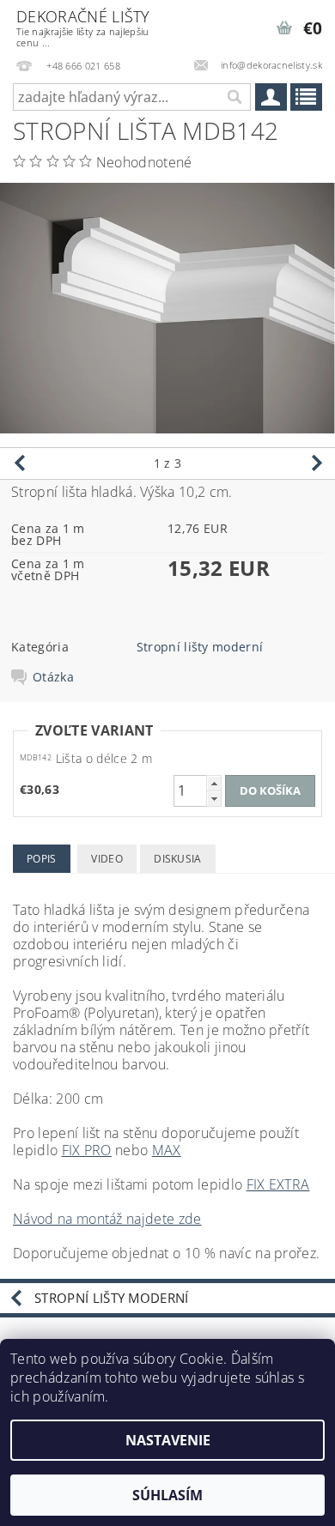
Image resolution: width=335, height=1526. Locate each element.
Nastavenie (167, 1440)
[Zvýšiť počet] (214, 783)
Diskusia (178, 858)
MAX (166, 1150)
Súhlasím (167, 1495)
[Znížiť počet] (214, 798)
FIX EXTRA (278, 1184)
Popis (42, 858)
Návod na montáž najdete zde (107, 1218)
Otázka (53, 677)
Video (107, 858)
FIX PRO (87, 1150)
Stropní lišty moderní (200, 647)
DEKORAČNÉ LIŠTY (83, 27)
